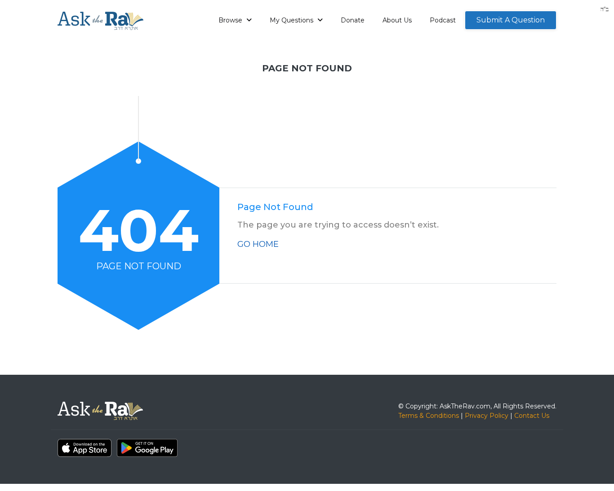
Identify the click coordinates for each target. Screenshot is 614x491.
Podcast (443, 20)
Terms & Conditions (428, 416)
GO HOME (258, 244)
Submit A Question (510, 20)
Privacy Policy (486, 416)
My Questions (292, 20)
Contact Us (531, 416)
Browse (231, 20)
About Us (397, 20)
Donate (353, 20)
